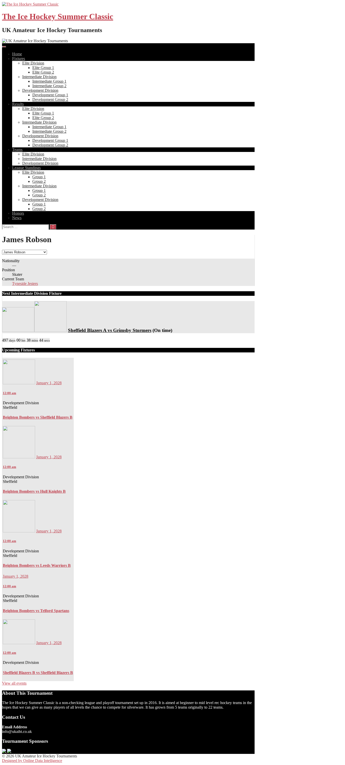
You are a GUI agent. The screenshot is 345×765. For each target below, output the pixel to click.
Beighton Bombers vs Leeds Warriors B (37, 565)
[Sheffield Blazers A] (18, 330)
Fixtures (18, 58)
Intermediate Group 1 (49, 81)
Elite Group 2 (43, 72)
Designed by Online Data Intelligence (32, 760)
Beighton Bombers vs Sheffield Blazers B (37, 417)
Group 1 (39, 177)
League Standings (26, 168)
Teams (17, 149)
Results (18, 104)
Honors (18, 213)
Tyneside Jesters (25, 283)
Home (17, 54)
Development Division (40, 90)
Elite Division (33, 63)
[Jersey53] (9, 751)
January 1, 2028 (49, 383)
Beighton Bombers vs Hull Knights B (34, 491)
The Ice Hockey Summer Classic (57, 16)
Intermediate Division (39, 77)
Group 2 (39, 181)
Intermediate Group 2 (49, 86)
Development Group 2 (50, 99)
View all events (14, 683)
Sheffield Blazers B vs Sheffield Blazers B (38, 672)
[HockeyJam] (4, 751)
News (16, 218)
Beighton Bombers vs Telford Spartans (36, 611)
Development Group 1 (50, 95)
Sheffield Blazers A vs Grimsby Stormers (109, 330)
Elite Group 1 (43, 67)
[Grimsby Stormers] (50, 330)
